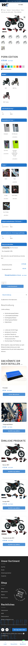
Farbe (3, 64)
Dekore (9, 10)
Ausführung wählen (14, 431)
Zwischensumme (7, 264)
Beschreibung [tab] (7, 295)
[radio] (2, 66)
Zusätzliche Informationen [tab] (9, 299)
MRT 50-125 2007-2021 (7, 12)
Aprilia (3, 567)
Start (4, 10)
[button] (24, 17)
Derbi (2, 570)
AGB (2, 613)
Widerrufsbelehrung (7, 619)
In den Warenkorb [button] (14, 394)
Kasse (3, 594)
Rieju (22, 10)
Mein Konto (4, 597)
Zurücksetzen (7, 69)
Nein (11, 114)
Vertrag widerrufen (19, 629)
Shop (2, 588)
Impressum (4, 610)
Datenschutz (5, 616)
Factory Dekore (16, 10)
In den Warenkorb (12, 286)
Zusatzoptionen (6, 269)
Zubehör (3, 576)
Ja (3, 114)
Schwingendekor (6, 573)
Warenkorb (4, 591)
